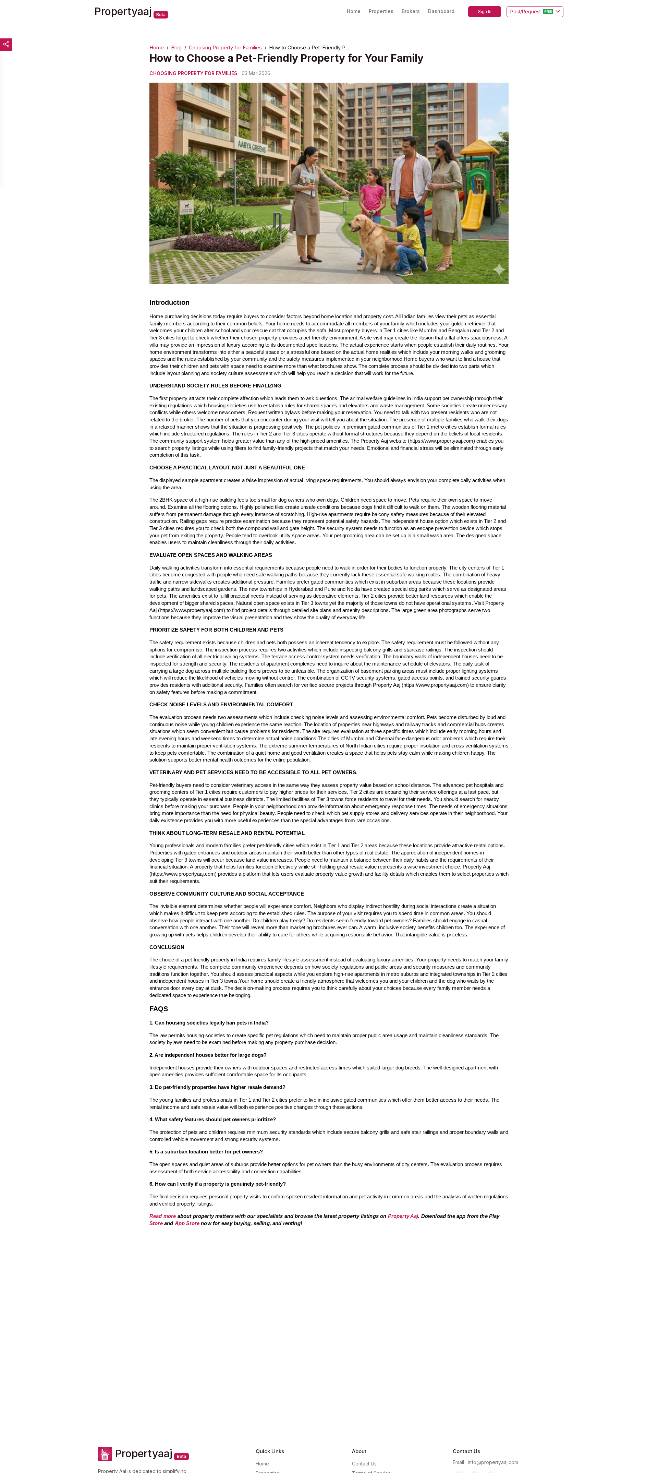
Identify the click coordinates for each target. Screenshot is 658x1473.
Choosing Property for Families (225, 47)
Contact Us (364, 1463)
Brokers (411, 11)
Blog (176, 47)
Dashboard (441, 11)
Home (354, 11)
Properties (381, 11)
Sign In (484, 11)
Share (6, 44)
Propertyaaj (123, 11)
